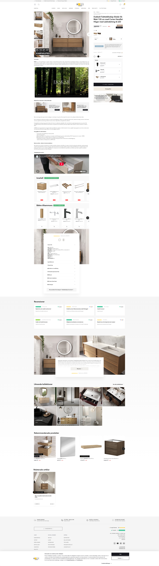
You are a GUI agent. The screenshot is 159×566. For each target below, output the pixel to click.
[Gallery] (66, 34)
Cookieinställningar (105, 563)
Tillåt (120, 554)
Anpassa (119, 558)
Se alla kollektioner (118, 384)
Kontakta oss (122, 548)
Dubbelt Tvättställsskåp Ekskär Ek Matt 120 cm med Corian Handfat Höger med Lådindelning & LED (107, 14)
